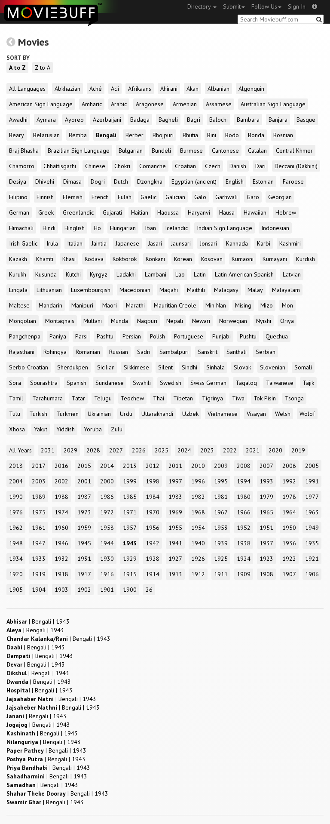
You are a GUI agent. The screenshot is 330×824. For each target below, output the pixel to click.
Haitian (139, 212)
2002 (61, 481)
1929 (130, 559)
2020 (275, 450)
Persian (131, 336)
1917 (84, 574)
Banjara (278, 119)
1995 (221, 481)
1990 (16, 497)
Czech (212, 166)
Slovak (242, 367)
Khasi (69, 259)
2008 (244, 466)
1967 (221, 512)
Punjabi (221, 336)
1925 (221, 559)
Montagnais (59, 321)
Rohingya (55, 352)
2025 (161, 450)
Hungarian (123, 228)
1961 (39, 528)
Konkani (155, 259)
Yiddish (65, 429)
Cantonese (225, 150)
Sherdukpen (72, 367)
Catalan (257, 150)
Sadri (143, 352)
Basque (305, 119)
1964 (289, 512)
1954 (198, 528)
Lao (180, 274)
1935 (312, 543)
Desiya (17, 181)
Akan (192, 88)
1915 (130, 574)
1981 (221, 497)
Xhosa (17, 429)
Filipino (18, 197)
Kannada (237, 243)
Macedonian (134, 290)
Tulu (14, 414)
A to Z (17, 67)
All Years (20, 450)
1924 (244, 559)
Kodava (94, 259)
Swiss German (208, 383)
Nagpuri (147, 321)
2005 (312, 466)
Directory (199, 6)
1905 (16, 589)
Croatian (185, 166)
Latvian (292, 274)
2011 (175, 466)
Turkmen (67, 414)
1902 (84, 589)
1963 (312, 512)
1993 (266, 481)
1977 (312, 497)
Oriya (287, 321)
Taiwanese (279, 383)
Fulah (124, 197)
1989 (39, 497)
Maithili (196, 290)
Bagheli (168, 119)
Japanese (127, 243)
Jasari (155, 243)
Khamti (44, 259)
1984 (152, 497)
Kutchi (73, 274)
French (100, 197)
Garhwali (226, 197)
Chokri (122, 166)
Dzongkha (149, 181)
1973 (84, 512)
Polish (157, 336)
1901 (107, 589)
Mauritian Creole (175, 305)
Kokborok (125, 259)
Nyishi (263, 321)
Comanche (152, 166)
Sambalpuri (174, 352)
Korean (183, 259)
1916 (107, 574)
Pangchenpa (24, 336)
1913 (175, 574)
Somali (303, 367)
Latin (200, 274)
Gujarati (112, 212)
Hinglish (74, 228)
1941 (175, 543)
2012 (152, 466)
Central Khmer (294, 150)
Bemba (78, 135)
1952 (244, 528)
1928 (152, 559)
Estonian (263, 181)
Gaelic (148, 197)
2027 (116, 450)
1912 (198, 574)
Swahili (142, 383)
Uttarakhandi (157, 414)
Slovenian (272, 367)
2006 (289, 466)
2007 (266, 466)
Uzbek (190, 414)
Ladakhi (126, 274)
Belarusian (46, 135)
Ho (97, 228)
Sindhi (189, 367)
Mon (287, 305)
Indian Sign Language (224, 228)
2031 (48, 450)
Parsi (81, 336)
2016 (61, 466)
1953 (221, 528)
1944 (107, 543)
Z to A (42, 67)
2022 (230, 450)
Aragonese (150, 104)
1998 (152, 481)
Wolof (307, 414)
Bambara (248, 119)
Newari (201, 321)
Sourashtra (44, 383)
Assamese (219, 104)
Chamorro (21, 166)
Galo (200, 197)
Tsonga (294, 398)
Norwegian (233, 321)
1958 (107, 528)
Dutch (121, 181)
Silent (165, 367)
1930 (107, 559)
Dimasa (72, 181)
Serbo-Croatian (28, 367)
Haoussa (168, 212)
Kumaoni (243, 259)
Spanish (76, 383)
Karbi (263, 243)
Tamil (16, 398)
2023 (207, 450)
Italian (74, 243)
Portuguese (188, 336)
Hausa (227, 212)
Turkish (38, 414)
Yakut (40, 429)
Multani (92, 321)
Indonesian (275, 228)
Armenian (185, 104)
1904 (39, 589)
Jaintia (99, 243)
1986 (107, 497)
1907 (289, 574)
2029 (70, 450)
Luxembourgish (90, 290)
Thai (158, 398)
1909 (244, 574)
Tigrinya (212, 398)
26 (149, 589)
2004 (16, 481)
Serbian (265, 352)
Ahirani (168, 88)
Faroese (293, 181)
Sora (15, 383)
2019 (298, 450)
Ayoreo (74, 119)
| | (38, 621)
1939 (221, 543)
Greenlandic (78, 212)
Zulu (116, 429)
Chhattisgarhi (59, 166)
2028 (93, 450)
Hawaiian (255, 212)
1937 (266, 543)
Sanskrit (207, 352)
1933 (39, 559)
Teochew (132, 398)
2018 (16, 466)
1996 (198, 481)
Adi (115, 88)
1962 (16, 528)
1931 (84, 559)
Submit (232, 6)
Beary (16, 135)
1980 (244, 497)
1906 (312, 574)
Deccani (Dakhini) (296, 166)
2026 (139, 450)
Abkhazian (67, 88)
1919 (39, 574)
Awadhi (18, 119)
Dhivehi (44, 181)
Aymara (46, 119)
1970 (152, 512)
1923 (266, 559)
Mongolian (22, 321)
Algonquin (251, 88)
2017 (39, 466)
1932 (61, 559)
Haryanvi (199, 212)
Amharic (92, 104)
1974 (61, 512)
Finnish (45, 197)
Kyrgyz (98, 274)
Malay (255, 290)
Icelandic (176, 228)
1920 (16, 574)
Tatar (78, 398)
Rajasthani (21, 352)
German (19, 212)
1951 (266, 528)
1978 (289, 497)
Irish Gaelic (23, 243)
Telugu (103, 398)
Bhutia (190, 135)
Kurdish (305, 259)
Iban (150, 228)
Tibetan (183, 398)
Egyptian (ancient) (194, 181)
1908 (266, 574)
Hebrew (285, 212)
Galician (175, 197)
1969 (175, 512)
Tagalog (246, 383)
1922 (289, 559)
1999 (130, 481)
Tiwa (238, 398)
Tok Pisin (265, 398)
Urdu (126, 414)
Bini (211, 135)
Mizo (266, 305)
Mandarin (50, 305)
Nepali (174, 321)
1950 (289, 528)
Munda (119, 321)
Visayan (256, 414)
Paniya (57, 336)
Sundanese (109, 383)
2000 (107, 481)
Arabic (119, 104)
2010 (198, 466)
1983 (175, 497)
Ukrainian (99, 414)
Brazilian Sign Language (79, 150)
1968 (198, 512)
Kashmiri (290, 243)
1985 (130, 497)
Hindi (49, 228)
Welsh (282, 414)
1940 (198, 543)
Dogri (98, 181)
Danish (237, 166)
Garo (253, 197)
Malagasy (226, 290)
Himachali (21, 228)
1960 (61, 528)
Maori (109, 305)
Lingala (18, 290)
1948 (16, 543)
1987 (84, 497)
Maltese (19, 305)
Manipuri (82, 305)
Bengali (106, 135)
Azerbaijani (107, 119)
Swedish (170, 383)
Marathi (135, 305)
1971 (130, 512)
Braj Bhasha (24, 150)
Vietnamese (223, 414)
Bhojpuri (163, 135)
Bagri (193, 119)
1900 (130, 589)
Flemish (72, 197)
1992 (289, 481)
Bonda (256, 135)
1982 (198, 497)
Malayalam (286, 290)
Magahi (168, 290)
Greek (46, 212)
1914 (152, 574)
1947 (39, 543)
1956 (152, 528)
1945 (84, 543)
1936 (289, 543)
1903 (61, 589)
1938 (244, 543)
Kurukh (17, 274)
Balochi (218, 119)
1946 (61, 543)
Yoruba (93, 429)
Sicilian (106, 367)
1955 (175, 528)
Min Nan (215, 305)
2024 (184, 450)
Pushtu (248, 336)
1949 (312, 528)
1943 (130, 543)
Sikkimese (136, 367)
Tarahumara (47, 398)
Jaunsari (181, 243)
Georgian (280, 197)
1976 (16, 512)
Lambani (155, 274)
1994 (244, 481)
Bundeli (161, 150)
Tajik (308, 383)
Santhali (236, 352)
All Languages (27, 88)
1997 (175, 481)
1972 (107, 512)
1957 (130, 528)
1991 (312, 481)
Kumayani (275, 259)
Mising (243, 305)
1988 (61, 497)
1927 (175, 559)
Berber (134, 135)
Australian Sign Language (273, 104)
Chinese (95, 166)
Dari (260, 166)
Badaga (140, 119)
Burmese (191, 150)
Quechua (277, 336)
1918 (61, 574)
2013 (130, 466)
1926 (198, 559)
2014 (107, 466)
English (235, 181)
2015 (84, 466)
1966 (244, 512)
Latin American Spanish (244, 274)
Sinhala (215, 367)
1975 (39, 512)
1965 (266, 512)
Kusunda (46, 274)
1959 (84, 528)
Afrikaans (139, 88)
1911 (221, 574)
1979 (266, 497)
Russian (118, 352)
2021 (253, 450)
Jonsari (208, 243)
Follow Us (264, 6)
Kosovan (212, 259)
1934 (16, 559)
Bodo (232, 135)
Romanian (88, 352)
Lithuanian (49, 290)
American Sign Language (41, 104)
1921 (312, 559)
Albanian (218, 88)
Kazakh (18, 259)
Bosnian (283, 135)
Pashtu (105, 336)
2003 (39, 481)
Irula (52, 243)
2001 (84, 481)
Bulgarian (131, 150)
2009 (221, 466)
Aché (95, 88)
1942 (152, 543)
